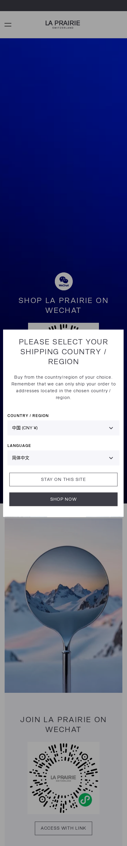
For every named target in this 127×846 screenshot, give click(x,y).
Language (19, 445)
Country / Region (27, 415)
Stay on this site (63, 479)
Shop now (63, 499)
